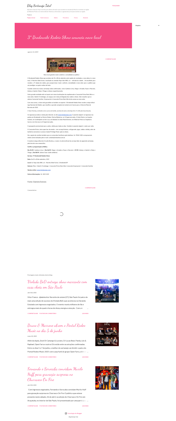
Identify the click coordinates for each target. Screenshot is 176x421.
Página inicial (31, 17)
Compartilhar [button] (110, 59)
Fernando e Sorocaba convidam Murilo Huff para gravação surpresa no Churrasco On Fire (55, 374)
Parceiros (66, 17)
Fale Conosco (44, 17)
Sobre (56, 17)
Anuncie (85, 17)
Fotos (76, 17)
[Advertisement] (58, 251)
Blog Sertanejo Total (39, 6)
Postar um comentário (48, 313)
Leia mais (85, 313)
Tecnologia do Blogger (74, 413)
